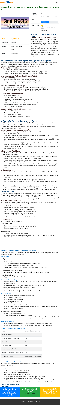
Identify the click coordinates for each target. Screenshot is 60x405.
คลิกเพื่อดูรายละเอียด (30, 393)
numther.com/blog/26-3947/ (7, 365)
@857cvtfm (13, 49)
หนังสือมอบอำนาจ (8, 267)
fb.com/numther (14, 53)
